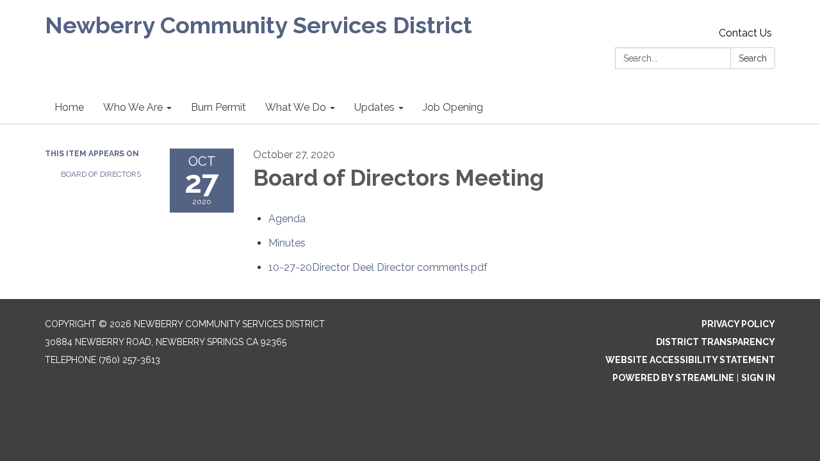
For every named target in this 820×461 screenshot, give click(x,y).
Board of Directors (101, 174)
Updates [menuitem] (374, 107)
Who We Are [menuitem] (133, 107)
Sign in (758, 378)
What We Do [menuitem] (295, 107)
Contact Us (745, 33)
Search (753, 58)
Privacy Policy (738, 324)
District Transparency (715, 342)
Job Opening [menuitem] (453, 107)
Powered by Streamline (673, 378)
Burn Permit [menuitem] (218, 107)
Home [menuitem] (69, 107)
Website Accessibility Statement (690, 360)
